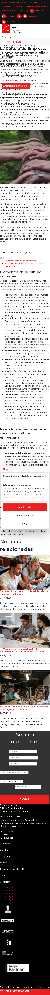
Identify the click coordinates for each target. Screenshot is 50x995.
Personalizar (23, 515)
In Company (8, 57)
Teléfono (4, 763)
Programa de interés (10, 778)
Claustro (10, 94)
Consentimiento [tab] (11, 476)
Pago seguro (30, 2)
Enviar (25, 799)
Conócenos (7, 66)
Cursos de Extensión (16, 124)
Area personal (9, 11)
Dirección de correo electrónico (15, 769)
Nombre (4, 751)
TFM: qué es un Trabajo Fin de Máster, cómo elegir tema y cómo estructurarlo (22, 650)
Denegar (25, 523)
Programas (7, 37)
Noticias (28, 76)
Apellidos (4, 757)
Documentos (8, 6)
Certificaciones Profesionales (20, 114)
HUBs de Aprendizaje (12, 47)
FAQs (2, 875)
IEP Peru (4, 834)
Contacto (23, 11)
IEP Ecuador (6, 837)
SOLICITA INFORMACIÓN (14, 991)
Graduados (40, 6)
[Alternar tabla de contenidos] (2, 258)
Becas (9, 104)
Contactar (5, 882)
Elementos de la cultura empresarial (20, 261)
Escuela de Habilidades (13, 76)
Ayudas (3, 863)
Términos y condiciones (24, 987)
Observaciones (7, 788)
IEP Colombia (7, 831)
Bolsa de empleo (25, 6)
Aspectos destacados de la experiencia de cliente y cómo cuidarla (24, 708)
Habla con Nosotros (12, 2)
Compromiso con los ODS (12, 869)
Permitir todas (25, 507)
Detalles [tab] (26, 476)
